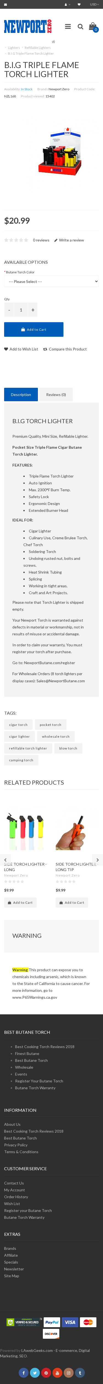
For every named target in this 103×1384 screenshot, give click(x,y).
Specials (11, 1262)
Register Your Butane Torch (39, 1081)
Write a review (71, 240)
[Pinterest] (46, 1373)
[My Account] (68, 4)
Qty (7, 299)
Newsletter (14, 1269)
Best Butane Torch (31, 1060)
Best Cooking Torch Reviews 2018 (44, 1046)
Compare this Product (67, 349)
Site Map (11, 1275)
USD (93, 4)
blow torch (68, 748)
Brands (10, 1248)
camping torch (21, 760)
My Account (14, 1190)
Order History (16, 1196)
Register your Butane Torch (28, 1210)
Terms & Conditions (21, 1151)
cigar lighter (19, 736)
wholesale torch (56, 736)
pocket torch (51, 725)
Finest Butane (27, 1053)
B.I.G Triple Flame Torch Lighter (31, 53)
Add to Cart (36, 329)
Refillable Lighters (38, 48)
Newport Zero (59, 89)
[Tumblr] (80, 1373)
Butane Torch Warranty (35, 1087)
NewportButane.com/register (49, 662)
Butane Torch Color (20, 272)
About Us (12, 1124)
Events (21, 1074)
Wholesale (24, 1067)
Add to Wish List (23, 349)
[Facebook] (24, 1373)
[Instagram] (69, 1373)
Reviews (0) (56, 394)
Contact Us (14, 1183)
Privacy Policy (15, 1144)
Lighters (14, 48)
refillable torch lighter (28, 748)
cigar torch (18, 725)
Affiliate (11, 1255)
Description (21, 394)
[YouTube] (57, 1373)
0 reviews (41, 240)
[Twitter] (35, 1373)
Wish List (12, 1203)
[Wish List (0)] (80, 4)
